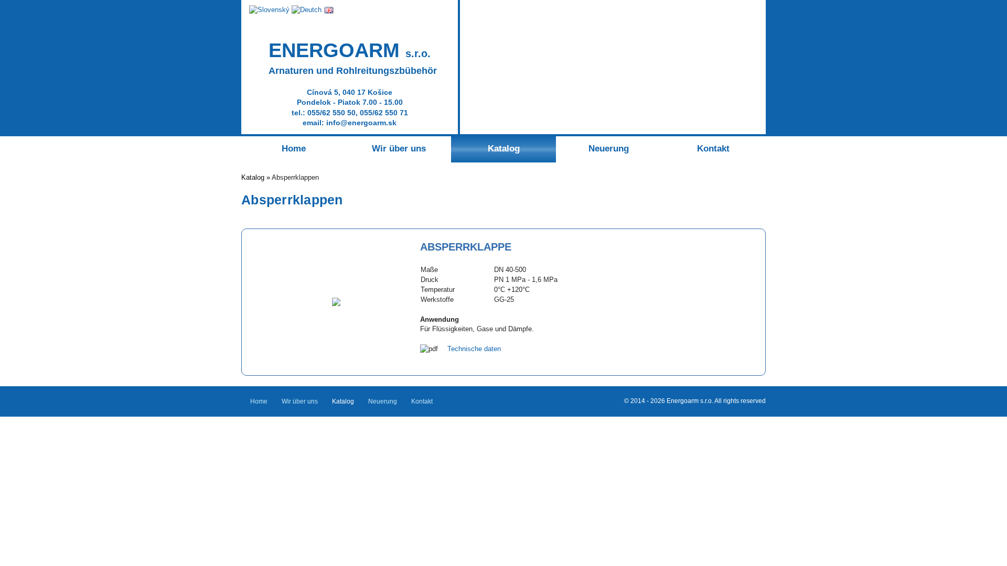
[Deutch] (307, 10)
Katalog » (256, 177)
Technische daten (474, 349)
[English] (329, 10)
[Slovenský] (269, 10)
